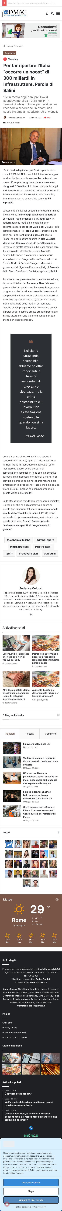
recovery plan (29, 553)
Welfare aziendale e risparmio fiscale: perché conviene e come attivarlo (40, 761)
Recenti (30, 733)
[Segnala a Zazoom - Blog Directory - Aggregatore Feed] (31, 1129)
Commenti (51, 733)
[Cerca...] (52, 14)
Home (8, 46)
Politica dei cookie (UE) (14, 1032)
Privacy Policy (39, 1207)
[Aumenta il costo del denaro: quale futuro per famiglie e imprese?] (45, 679)
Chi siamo (7, 1022)
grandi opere (46, 539)
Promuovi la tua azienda (14, 1037)
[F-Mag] (15, 13)
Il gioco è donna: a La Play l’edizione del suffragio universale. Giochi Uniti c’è (37, 795)
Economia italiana (19, 539)
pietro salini (44, 546)
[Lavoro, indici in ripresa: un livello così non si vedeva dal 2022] (16, 643)
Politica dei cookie (23, 1207)
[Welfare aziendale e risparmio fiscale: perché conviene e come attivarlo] (12, 762)
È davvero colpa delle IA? (36, 743)
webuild (51, 553)
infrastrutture (20, 546)
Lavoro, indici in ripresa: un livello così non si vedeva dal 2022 (16, 656)
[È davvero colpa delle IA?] (12, 748)
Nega (31, 1191)
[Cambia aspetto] (46, 14)
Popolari (10, 733)
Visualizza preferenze (31, 1199)
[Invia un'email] (24, 117)
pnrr (10, 553)
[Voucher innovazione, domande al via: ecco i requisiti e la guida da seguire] (50, 1058)
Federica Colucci (15, 117)
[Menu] (58, 14)
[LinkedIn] (31, 615)
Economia (18, 46)
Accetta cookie (31, 1182)
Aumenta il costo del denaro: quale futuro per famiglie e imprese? (45, 693)
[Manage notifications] (7, 1204)
